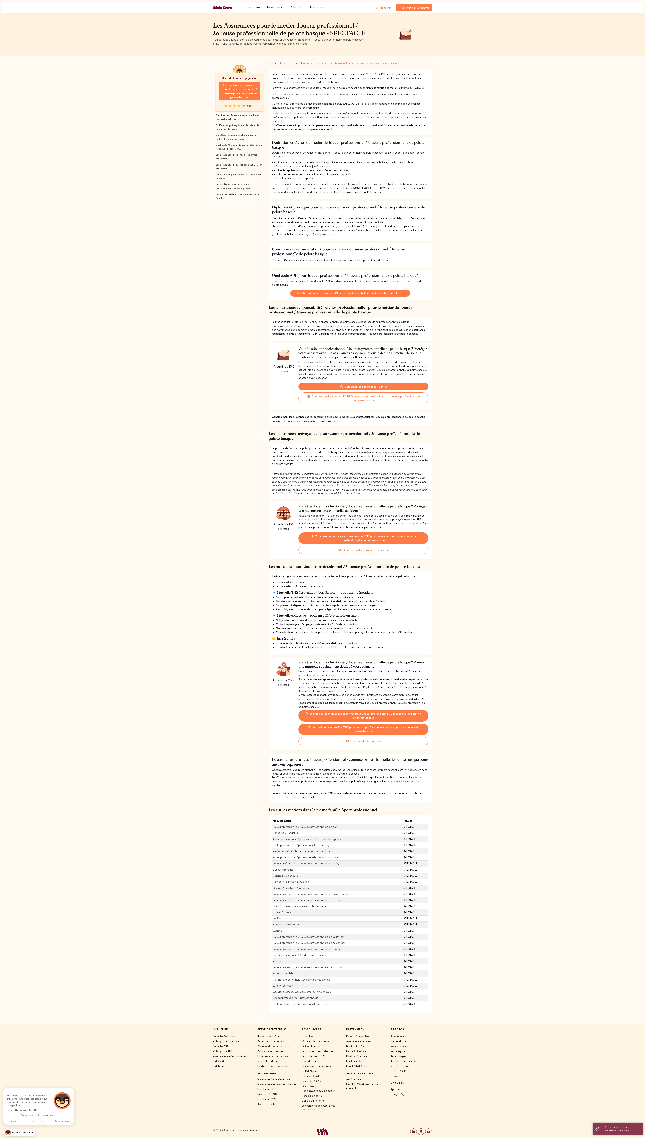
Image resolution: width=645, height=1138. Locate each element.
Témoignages (398, 1056)
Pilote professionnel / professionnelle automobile (301, 1004)
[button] (19, 1132)
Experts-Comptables (358, 1036)
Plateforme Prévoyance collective (276, 1084)
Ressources (316, 7)
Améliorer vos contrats (270, 1041)
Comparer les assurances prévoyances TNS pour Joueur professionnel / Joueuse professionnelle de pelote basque (365, 538)
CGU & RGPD (398, 1071)
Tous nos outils (266, 1104)
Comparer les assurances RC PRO (365, 386)
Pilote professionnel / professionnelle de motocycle (303, 845)
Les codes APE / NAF (314, 1056)
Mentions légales (400, 1066)
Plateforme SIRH (266, 1089)
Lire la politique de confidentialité (22, 1110)
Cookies (395, 1076)
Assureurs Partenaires (358, 1041)
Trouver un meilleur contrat (414, 7)
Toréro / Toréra (282, 912)
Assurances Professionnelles (229, 1056)
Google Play (398, 1094)
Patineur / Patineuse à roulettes (291, 881)
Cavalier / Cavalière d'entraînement (293, 888)
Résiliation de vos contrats (272, 1066)
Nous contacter (399, 1046)
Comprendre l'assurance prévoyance (365, 550)
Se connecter (383, 7)
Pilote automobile (283, 973)
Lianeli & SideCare (356, 1066)
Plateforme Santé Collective (273, 1079)
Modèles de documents (315, 1041)
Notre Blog (308, 1036)
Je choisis (38, 1121)
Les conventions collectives (318, 1051)
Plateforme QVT (266, 1099)
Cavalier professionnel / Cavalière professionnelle (301, 979)
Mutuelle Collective (224, 1036)
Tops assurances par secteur (318, 1090)
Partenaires (297, 7)
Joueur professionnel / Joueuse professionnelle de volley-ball (309, 936)
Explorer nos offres (268, 1036)
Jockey (277, 918)
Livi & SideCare (354, 1061)
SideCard (218, 1061)
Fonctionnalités (276, 7)
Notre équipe (398, 1051)
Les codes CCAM (312, 1081)
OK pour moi (62, 1121)
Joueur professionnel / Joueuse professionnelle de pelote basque (311, 894)
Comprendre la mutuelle (365, 741)
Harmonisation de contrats (272, 1056)
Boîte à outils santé (313, 1100)
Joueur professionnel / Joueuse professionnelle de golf (305, 826)
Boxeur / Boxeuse (283, 869)
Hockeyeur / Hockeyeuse (287, 924)
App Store (396, 1089)
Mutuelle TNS (220, 1046)
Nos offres (255, 7)
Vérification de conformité (272, 1061)
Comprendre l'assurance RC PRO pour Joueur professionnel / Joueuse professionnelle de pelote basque (365, 398)
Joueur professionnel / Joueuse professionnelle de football (307, 949)
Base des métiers (312, 1061)
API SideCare (353, 1079)
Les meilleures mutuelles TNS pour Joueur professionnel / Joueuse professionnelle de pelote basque (365, 729)
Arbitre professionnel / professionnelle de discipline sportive (307, 839)
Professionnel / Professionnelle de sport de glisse (301, 851)
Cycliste (277, 930)
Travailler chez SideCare (404, 1061)
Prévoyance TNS (222, 1051)
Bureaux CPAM (310, 1076)
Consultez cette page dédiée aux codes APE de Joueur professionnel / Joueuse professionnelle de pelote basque (350, 293)
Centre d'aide (398, 1041)
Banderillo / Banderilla (285, 832)
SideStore (219, 1066)
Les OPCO (308, 1085)
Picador (277, 961)
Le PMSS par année (313, 1071)
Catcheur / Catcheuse (285, 875)
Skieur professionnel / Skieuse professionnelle (299, 906)
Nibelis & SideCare (356, 1056)
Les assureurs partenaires (316, 1066)
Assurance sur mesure (270, 1051)
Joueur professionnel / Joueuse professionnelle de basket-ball (309, 942)
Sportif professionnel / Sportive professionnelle (300, 955)
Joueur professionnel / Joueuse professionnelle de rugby (306, 863)
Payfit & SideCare (356, 1046)
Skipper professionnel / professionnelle (295, 998)
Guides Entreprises (312, 1046)
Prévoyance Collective (226, 1041)
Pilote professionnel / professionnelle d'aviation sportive (305, 857)
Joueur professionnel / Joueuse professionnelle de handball (307, 967)
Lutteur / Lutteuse (283, 985)
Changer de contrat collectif (273, 1046)
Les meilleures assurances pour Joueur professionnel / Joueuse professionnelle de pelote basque (239, 91)
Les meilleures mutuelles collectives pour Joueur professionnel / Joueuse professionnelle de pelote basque (365, 715)
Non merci (15, 1121)
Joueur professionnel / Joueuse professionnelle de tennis (306, 900)
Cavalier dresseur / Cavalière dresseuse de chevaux (302, 991)
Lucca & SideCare (356, 1051)
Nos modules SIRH (268, 1094)
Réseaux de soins (312, 1095)
